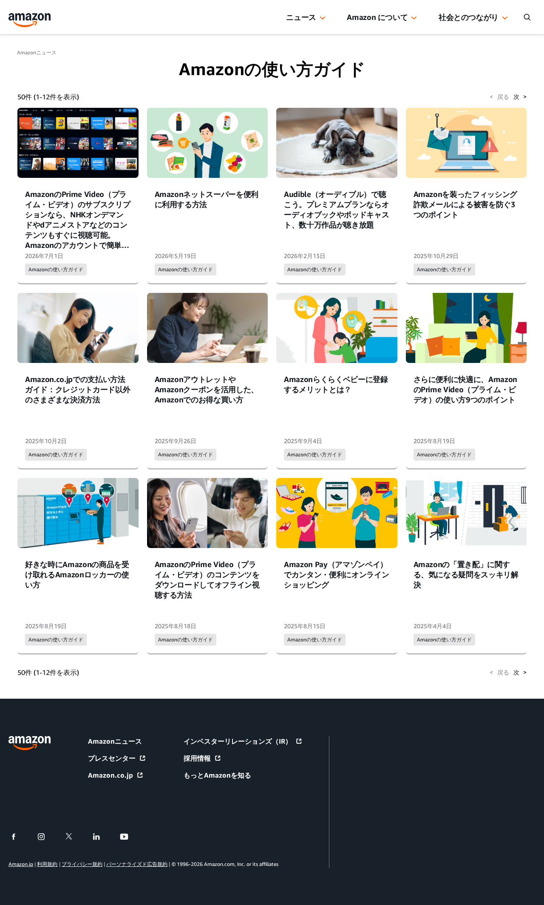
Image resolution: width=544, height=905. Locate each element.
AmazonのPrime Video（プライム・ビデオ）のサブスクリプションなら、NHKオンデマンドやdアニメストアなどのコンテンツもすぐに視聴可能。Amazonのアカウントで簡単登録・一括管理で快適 (77, 224)
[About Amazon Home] (29, 743)
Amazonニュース (37, 52)
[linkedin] (101, 836)
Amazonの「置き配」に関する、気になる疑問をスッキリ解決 (466, 574)
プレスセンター (112, 758)
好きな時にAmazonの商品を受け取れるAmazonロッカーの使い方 (77, 574)
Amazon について (377, 17)
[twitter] (74, 836)
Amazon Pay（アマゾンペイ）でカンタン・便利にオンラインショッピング (336, 574)
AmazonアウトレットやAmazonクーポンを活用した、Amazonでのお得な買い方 (207, 389)
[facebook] (18, 836)
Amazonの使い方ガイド (55, 269)
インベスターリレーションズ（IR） (238, 741)
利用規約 (47, 864)
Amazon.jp (20, 864)
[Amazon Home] (29, 20)
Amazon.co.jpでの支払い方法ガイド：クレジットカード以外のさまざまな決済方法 (77, 389)
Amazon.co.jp (110, 775)
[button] (322, 18)
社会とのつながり (469, 17)
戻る (499, 96)
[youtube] (129, 836)
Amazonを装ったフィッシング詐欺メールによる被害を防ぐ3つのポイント (466, 204)
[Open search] (527, 16)
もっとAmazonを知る (217, 775)
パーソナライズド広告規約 (136, 864)
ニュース (301, 17)
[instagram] (46, 836)
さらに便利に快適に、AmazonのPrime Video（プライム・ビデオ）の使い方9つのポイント (466, 389)
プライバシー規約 (82, 864)
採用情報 (197, 758)
